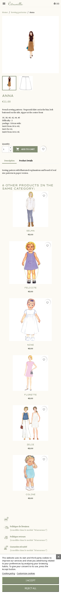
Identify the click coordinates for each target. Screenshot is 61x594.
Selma (30, 230)
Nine (30, 345)
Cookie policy (8, 573)
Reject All (30, 588)
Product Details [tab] (26, 160)
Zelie (30, 444)
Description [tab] (9, 160)
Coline (30, 494)
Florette (30, 394)
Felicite (31, 287)
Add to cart (25, 149)
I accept (30, 580)
